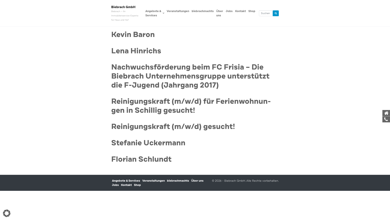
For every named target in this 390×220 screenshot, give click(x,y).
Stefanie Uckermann (148, 143)
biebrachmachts (203, 11)
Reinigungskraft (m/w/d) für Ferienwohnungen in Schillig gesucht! (191, 106)
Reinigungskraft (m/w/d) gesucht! (173, 127)
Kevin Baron (133, 35)
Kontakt (240, 11)
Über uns (219, 13)
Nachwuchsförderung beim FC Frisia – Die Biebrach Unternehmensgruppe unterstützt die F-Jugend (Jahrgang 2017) (190, 76)
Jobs (229, 11)
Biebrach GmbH (123, 7)
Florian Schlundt (141, 159)
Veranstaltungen (178, 11)
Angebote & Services (153, 13)
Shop (251, 11)
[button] (6, 213)
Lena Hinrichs (136, 51)
